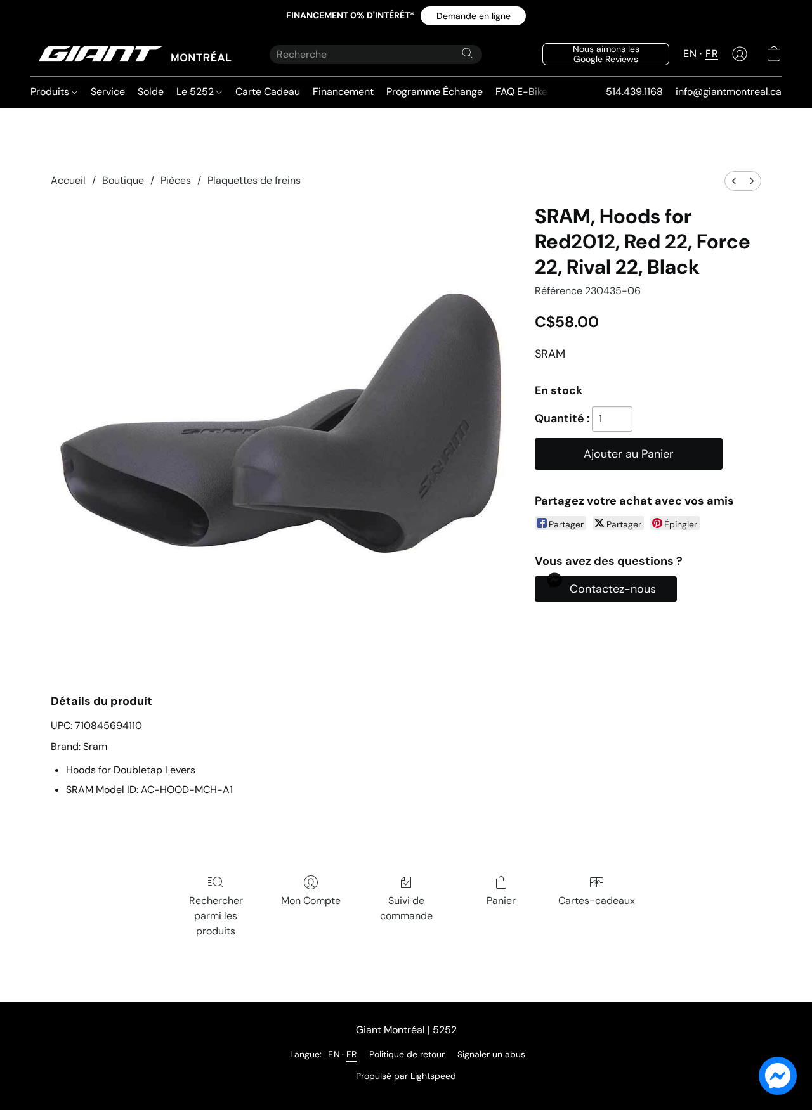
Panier (501, 900)
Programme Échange (434, 91)
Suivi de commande (406, 908)
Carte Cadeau (267, 91)
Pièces (175, 180)
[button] (473, 15)
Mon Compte (311, 900)
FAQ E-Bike (521, 91)
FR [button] (711, 53)
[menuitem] (734, 181)
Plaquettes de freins (254, 180)
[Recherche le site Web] (467, 53)
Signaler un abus (491, 1054)
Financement (343, 91)
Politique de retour (407, 1054)
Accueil (68, 180)
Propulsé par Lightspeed (406, 1075)
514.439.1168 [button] (634, 91)
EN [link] (334, 1054)
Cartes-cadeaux (596, 900)
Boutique (123, 180)
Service (108, 91)
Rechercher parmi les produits (216, 916)
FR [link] (351, 1054)
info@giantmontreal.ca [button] (729, 91)
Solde (151, 91)
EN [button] (690, 53)
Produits (51, 91)
